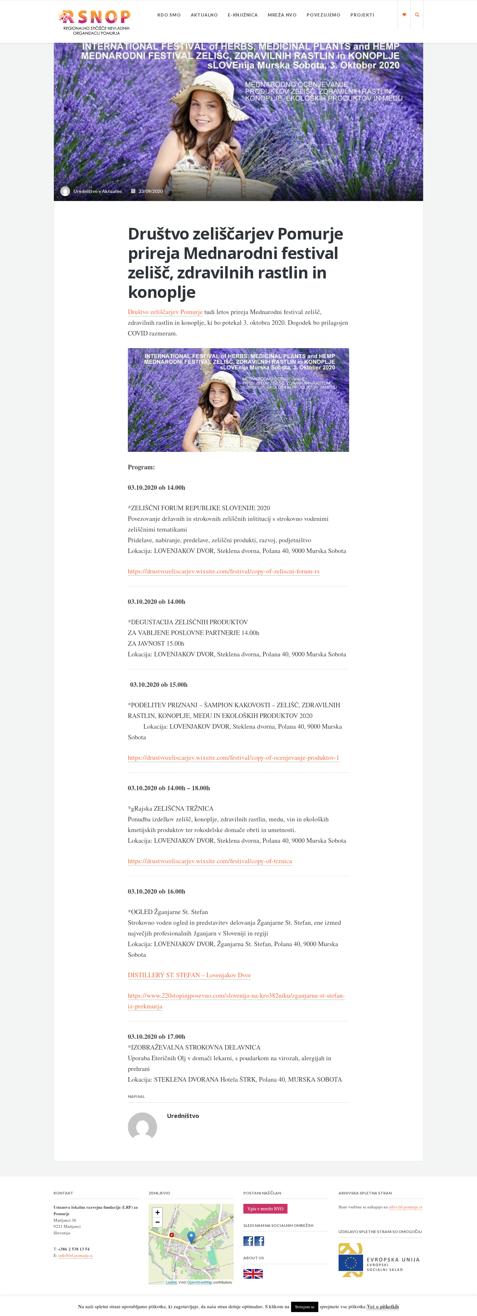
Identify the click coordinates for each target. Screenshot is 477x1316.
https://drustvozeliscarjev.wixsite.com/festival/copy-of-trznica (210, 860)
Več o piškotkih (383, 1306)
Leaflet (171, 1282)
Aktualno (204, 15)
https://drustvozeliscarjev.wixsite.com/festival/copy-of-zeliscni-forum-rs (224, 571)
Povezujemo (324, 15)
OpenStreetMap (199, 1282)
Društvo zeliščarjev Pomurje (165, 311)
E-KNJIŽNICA (243, 15)
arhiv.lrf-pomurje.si (405, 1207)
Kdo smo (169, 15)
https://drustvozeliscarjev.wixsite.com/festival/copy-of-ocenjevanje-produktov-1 (233, 757)
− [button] (157, 1222)
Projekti (362, 15)
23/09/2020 (149, 191)
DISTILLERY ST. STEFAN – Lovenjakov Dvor (189, 974)
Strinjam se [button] (304, 1307)
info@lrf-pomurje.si (75, 1255)
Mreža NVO (282, 15)
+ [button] (157, 1212)
